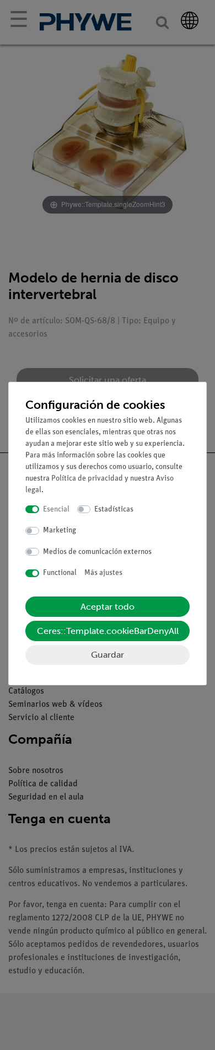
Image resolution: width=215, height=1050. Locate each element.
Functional (60, 573)
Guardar (107, 654)
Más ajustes (103, 573)
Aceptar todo (107, 606)
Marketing (59, 530)
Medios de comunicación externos (97, 552)
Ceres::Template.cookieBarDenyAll (108, 631)
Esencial (56, 509)
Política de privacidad (87, 479)
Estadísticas (113, 509)
